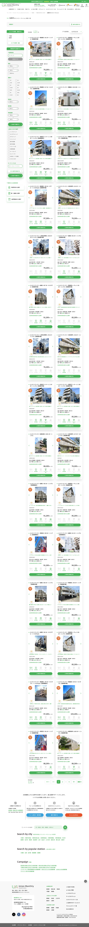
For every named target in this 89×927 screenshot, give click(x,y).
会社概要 (14, 925)
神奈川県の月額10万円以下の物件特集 (47, 865)
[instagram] (23, 914)
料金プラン (27, 9)
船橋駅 (38, 852)
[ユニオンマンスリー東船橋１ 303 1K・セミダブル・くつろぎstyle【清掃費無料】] (41, 693)
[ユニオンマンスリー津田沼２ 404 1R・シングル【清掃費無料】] (41, 544)
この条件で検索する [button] (15, 124)
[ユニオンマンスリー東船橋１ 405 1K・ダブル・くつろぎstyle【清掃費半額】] (41, 198)
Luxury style (13, 158)
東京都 (47, 889)
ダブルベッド (13, 136)
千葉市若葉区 (51, 838)
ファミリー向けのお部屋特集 (27, 871)
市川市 (63, 838)
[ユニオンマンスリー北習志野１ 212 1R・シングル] (69, 198)
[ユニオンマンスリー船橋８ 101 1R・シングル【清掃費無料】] (69, 544)
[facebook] (18, 914)
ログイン (86, 6)
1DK (11, 82)
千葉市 (22, 838)
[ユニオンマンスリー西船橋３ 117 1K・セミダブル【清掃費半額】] (41, 98)
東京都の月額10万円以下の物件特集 (29, 865)
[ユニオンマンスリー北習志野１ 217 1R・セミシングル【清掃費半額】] (69, 445)
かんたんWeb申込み (73, 815)
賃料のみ (12, 73)
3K (17, 87)
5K (17, 95)
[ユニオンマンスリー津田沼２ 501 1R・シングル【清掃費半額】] (41, 743)
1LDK (18, 82)
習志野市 (35, 839)
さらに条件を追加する (15, 171)
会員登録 (82, 6)
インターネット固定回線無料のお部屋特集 (30, 869)
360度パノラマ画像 (14, 156)
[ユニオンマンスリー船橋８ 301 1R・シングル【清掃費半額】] (69, 247)
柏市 (39, 839)
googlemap (28, 907)
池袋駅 (52, 907)
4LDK (11, 95)
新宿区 (47, 898)
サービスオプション (71, 896)
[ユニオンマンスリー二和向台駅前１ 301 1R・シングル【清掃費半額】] (41, 346)
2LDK (11, 87)
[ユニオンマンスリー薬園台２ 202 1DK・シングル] (69, 98)
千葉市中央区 (28, 838)
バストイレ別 (13, 146)
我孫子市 (53, 839)
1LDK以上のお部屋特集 (61, 869)
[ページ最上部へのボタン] (85, 881)
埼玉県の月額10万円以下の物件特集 (47, 867)
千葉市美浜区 (58, 838)
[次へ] (52, 49)
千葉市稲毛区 (43, 838)
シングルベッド (13, 131)
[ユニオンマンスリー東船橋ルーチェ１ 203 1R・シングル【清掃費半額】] (69, 49)
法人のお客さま (70, 9)
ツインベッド (13, 139)
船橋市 (35, 65)
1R (10, 80)
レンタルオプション (71, 893)
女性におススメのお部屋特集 (48, 869)
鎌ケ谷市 (58, 839)
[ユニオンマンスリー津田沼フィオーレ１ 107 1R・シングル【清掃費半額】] (41, 396)
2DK (18, 85)
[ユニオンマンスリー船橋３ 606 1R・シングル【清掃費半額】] (41, 594)
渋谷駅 (57, 907)
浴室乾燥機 (12, 149)
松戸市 (26, 839)
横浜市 (47, 900)
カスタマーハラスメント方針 (39, 925)
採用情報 (30, 925)
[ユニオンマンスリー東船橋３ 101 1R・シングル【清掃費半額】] (41, 49)
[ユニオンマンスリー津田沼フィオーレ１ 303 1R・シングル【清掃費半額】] (69, 396)
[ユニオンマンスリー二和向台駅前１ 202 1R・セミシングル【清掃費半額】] (41, 247)
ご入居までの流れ (20, 9)
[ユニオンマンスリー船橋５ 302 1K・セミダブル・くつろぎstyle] (41, 644)
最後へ (80, 782)
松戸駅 (29, 852)
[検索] (65, 827)
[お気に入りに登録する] (31, 56)
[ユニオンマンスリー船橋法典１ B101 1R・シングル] (41, 445)
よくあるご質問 (34, 9)
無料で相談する (54, 815)
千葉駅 (22, 852)
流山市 (43, 839)
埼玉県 (58, 889)
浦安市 (62, 839)
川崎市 (52, 900)
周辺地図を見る (29, 908)
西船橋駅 (34, 852)
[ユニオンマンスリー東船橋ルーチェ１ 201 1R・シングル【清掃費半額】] (69, 644)
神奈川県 (53, 889)
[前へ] (29, 49)
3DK (11, 90)
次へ (74, 782)
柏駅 (26, 852)
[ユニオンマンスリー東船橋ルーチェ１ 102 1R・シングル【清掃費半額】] (69, 495)
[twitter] (13, 914)
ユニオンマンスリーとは (51, 9)
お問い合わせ (77, 9)
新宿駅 (47, 907)
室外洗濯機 (12, 144)
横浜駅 (47, 910)
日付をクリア (15, 59)
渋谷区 (52, 898)
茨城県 (52, 891)
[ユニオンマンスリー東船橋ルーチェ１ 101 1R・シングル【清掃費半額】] (69, 297)
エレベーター (13, 154)
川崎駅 (52, 910)
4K (10, 92)
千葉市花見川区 (35, 838)
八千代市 (48, 839)
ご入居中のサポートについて (71, 902)
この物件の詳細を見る (40, 79)
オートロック (13, 151)
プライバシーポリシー (21, 925)
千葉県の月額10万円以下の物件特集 (29, 867)
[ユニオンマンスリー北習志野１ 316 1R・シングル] (69, 346)
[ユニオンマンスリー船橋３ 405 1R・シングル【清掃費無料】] (41, 495)
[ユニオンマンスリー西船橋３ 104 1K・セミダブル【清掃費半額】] (69, 693)
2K (10, 85)
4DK (18, 92)
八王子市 (58, 898)
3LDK (18, 90)
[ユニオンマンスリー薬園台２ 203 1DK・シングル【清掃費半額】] (69, 148)
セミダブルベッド (14, 134)
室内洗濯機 (12, 141)
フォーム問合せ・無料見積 (35, 815)
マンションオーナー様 (61, 9)
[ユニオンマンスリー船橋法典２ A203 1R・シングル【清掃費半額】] (69, 743)
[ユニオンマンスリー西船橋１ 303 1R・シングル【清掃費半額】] (69, 594)
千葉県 (47, 891)
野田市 (30, 839)
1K (17, 80)
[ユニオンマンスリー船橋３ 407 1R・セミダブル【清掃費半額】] (41, 297)
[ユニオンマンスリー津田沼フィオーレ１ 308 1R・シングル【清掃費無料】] (41, 148)
